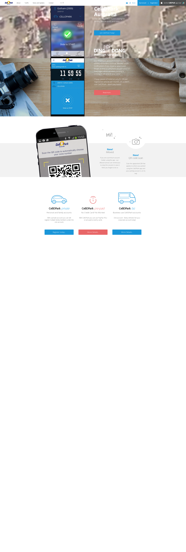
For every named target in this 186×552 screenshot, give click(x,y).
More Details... (93, 232)
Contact (51, 3)
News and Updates (38, 3)
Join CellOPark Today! (107, 33)
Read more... (107, 92)
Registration (154, 3)
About (18, 3)
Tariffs (27, 3)
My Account (142, 3)
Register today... (59, 232)
